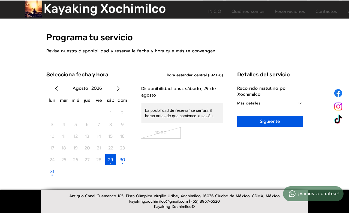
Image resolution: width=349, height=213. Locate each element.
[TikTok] (338, 120)
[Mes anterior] (56, 88)
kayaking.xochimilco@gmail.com (158, 201)
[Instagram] (338, 106)
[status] (195, 75)
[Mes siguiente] (118, 88)
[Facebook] (338, 93)
